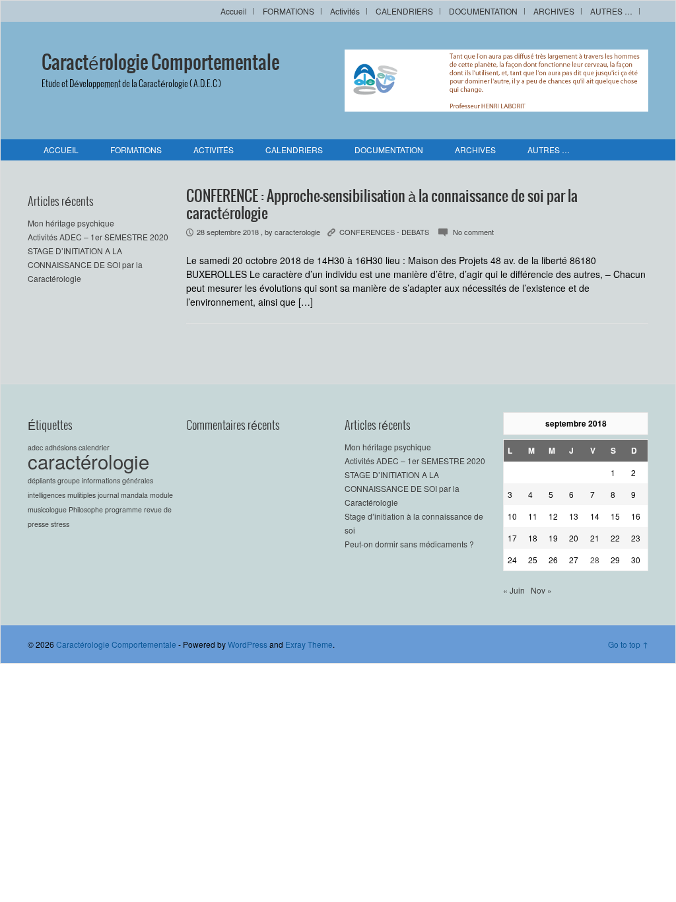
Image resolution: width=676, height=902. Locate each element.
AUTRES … (611, 11)
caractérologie (88, 461)
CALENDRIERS (404, 11)
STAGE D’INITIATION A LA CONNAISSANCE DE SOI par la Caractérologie (85, 264)
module (161, 495)
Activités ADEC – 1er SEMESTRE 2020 (98, 236)
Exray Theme (309, 644)
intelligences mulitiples (62, 495)
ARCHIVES (553, 11)
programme (123, 509)
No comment (473, 231)
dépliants (41, 480)
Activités (345, 11)
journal (108, 495)
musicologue (47, 509)
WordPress (247, 644)
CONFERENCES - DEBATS (384, 231)
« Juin (514, 590)
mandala (134, 495)
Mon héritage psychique (71, 222)
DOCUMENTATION (483, 11)
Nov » (541, 590)
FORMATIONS (288, 11)
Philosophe (86, 509)
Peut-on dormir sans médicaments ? (409, 543)
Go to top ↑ (628, 644)
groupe (68, 480)
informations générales (117, 480)
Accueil (233, 11)
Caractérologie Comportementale (160, 63)
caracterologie (297, 231)
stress (60, 524)
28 (594, 559)
